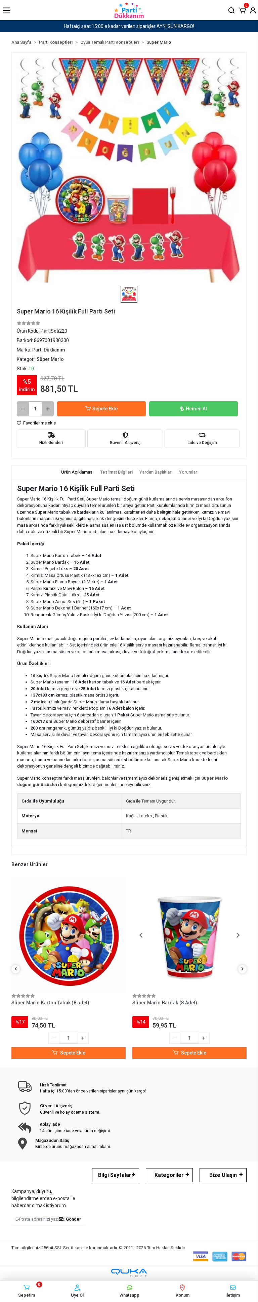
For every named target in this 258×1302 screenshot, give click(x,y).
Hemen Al (196, 408)
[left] (16, 969)
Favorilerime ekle (39, 422)
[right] (242, 969)
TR (128, 830)
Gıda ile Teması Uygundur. (151, 801)
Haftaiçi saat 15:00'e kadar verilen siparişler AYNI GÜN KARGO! (129, 26)
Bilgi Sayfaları (115, 1175)
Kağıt (131, 815)
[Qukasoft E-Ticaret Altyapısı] (129, 1273)
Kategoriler (169, 1175)
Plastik (161, 815)
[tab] (77, 472)
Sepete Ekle (105, 408)
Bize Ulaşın (223, 1175)
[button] (242, 10)
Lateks (145, 815)
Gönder (73, 1219)
